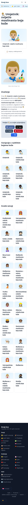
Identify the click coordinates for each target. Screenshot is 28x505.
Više (15, 135)
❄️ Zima (17, 465)
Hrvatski (5, 489)
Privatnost (15, 492)
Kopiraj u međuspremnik (14, 51)
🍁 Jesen (17, 462)
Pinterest (19, 131)
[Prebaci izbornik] (25, 2)
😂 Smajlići (4, 457)
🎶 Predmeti (18, 438)
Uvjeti (8, 492)
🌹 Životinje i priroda (5, 442)
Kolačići (22, 494)
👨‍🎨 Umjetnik (21, 98)
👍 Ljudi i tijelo (5, 438)
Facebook (11, 127)
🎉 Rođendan (5, 459)
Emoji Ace (5, 2)
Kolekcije (4, 454)
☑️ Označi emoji (6, 482)
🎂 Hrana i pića (5, 445)
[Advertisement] (14, 409)
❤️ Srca (3, 462)
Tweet (20, 127)
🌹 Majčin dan (19, 468)
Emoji (3, 432)
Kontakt (14, 496)
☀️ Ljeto (17, 459)
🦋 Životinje (4, 465)
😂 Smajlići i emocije (7, 435)
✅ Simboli (18, 441)
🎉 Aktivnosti (19, 435)
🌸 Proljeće (18, 457)
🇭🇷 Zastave (18, 444)
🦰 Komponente (19, 446)
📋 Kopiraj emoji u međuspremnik (6, 475)
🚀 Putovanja (5, 468)
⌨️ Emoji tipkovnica (7, 479)
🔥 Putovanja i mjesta (5, 449)
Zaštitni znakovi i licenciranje (9, 494)
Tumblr (10, 131)
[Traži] (22, 2)
